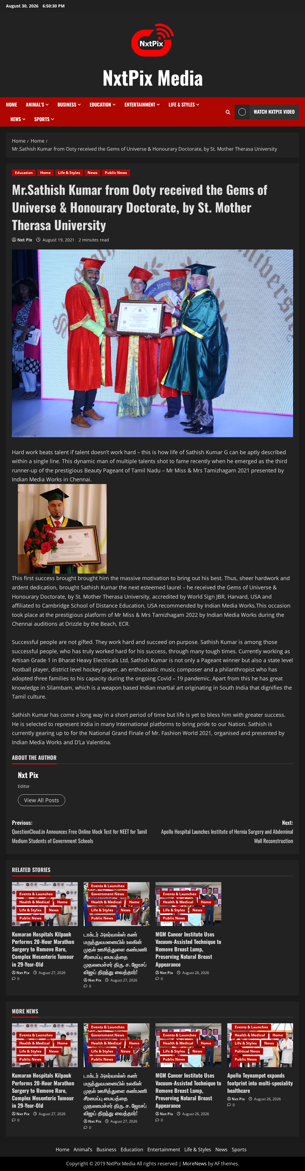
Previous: (79, 832)
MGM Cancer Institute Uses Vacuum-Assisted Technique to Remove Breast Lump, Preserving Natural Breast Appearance (188, 949)
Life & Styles (182, 104)
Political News (247, 1051)
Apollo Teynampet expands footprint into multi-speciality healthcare (260, 1082)
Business (66, 104)
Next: (227, 832)
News (15, 119)
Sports (41, 119)
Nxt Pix (24, 240)
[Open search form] (228, 112)
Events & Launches (36, 893)
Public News (116, 172)
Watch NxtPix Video (274, 111)
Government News (107, 893)
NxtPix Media (152, 77)
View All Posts (41, 800)
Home (11, 104)
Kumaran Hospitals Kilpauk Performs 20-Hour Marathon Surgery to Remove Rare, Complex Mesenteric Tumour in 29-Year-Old (43, 949)
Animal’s (35, 104)
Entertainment (140, 104)
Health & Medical (34, 902)
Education (100, 104)
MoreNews (195, 1163)
